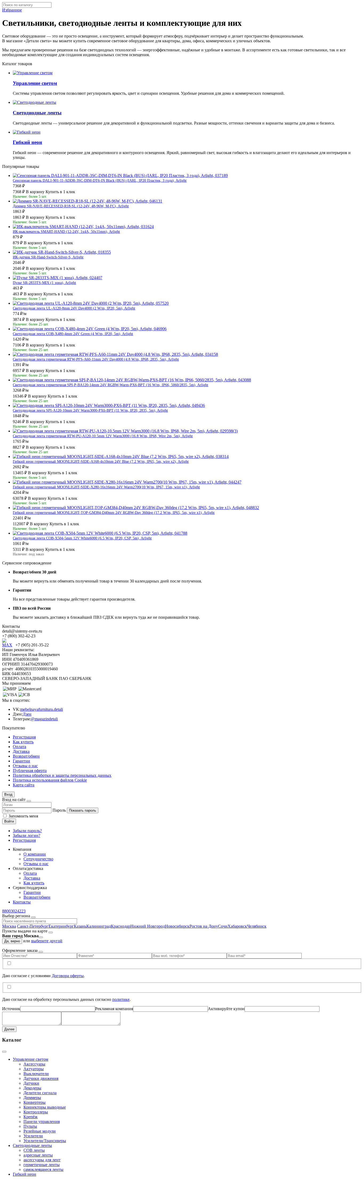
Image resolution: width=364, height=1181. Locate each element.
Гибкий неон (24, 1174)
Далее (9, 1029)
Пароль (59, 810)
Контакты (22, 902)
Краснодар (120, 926)
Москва (9, 926)
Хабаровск (237, 926)
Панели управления (41, 1121)
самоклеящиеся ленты (43, 1169)
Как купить (23, 742)
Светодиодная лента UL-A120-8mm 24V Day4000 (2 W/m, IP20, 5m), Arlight (74, 308)
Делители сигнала (39, 1093)
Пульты (30, 1126)
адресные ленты (38, 1155)
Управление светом (30, 1059)
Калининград (98, 926)
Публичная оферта (30, 770)
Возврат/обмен (26, 756)
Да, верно (12, 941)
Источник (11, 1008)
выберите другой (46, 941)
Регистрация (24, 737)
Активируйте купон (226, 1008)
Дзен (27, 714)
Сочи (223, 926)
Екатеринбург (61, 926)
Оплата (19, 746)
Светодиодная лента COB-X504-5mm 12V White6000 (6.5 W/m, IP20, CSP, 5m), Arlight (82, 538)
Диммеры (32, 1097)
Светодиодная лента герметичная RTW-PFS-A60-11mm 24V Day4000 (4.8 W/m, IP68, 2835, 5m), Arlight (96, 359)
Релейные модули (39, 1131)
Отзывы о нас (25, 765)
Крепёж (30, 1116)
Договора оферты (68, 975)
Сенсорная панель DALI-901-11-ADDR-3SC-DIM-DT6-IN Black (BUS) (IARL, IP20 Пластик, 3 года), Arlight (100, 181)
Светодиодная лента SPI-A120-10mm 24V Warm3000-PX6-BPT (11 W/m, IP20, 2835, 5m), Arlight (90, 410)
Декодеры (32, 1088)
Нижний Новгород (147, 926)
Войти (9, 821)
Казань (80, 926)
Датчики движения (40, 1078)
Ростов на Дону (203, 926)
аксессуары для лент (41, 1160)
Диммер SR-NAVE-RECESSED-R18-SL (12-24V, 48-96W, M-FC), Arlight (71, 206)
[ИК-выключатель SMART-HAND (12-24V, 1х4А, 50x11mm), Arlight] (83, 226)
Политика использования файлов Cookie (50, 780)
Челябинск (256, 926)
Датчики (31, 1083)
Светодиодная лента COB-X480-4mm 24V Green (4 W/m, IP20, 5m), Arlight (73, 334)
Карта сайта (23, 785)
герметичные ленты (41, 1164)
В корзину (35, 191)
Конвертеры (34, 1102)
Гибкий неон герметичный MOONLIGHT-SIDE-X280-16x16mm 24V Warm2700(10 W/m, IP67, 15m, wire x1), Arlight (106, 487)
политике (121, 999)
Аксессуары (34, 1064)
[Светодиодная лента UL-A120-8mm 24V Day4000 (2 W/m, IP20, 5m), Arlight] (91, 303)
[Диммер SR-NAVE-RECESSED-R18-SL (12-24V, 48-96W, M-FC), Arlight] (87, 201)
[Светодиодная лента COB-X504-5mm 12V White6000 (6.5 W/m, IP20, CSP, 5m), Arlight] (100, 533)
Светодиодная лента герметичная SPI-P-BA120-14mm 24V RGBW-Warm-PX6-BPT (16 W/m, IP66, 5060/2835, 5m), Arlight (110, 385)
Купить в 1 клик (60, 191)
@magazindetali (44, 719)
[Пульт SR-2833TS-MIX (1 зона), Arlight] (57, 277)
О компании (34, 854)
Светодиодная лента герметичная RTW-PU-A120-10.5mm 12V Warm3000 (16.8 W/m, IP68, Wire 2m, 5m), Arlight (103, 436)
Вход (8, 794)
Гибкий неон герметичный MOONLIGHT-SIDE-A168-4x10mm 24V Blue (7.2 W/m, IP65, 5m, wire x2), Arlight (101, 462)
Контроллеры (35, 1112)
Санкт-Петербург (32, 926)
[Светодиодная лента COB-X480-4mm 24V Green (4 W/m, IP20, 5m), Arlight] (90, 329)
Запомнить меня (23, 816)
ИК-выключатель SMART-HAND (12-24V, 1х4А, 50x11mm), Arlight (66, 232)
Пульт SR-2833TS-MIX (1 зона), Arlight (44, 283)
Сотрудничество (38, 859)
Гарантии (21, 761)
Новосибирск (177, 926)
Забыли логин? (26, 835)
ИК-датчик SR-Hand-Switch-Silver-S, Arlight (48, 257)
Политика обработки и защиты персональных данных (62, 775)
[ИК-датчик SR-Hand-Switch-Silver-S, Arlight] (62, 252)
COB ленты (34, 1150)
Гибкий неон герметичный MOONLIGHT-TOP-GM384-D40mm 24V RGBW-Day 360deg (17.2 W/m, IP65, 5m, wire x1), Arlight (114, 513)
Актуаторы (33, 1069)
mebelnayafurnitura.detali (41, 709)
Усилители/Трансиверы (44, 1140)
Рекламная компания (114, 1008)
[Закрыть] (29, 801)
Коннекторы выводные (44, 1107)
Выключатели (36, 1073)
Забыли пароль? (27, 830)
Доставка (21, 751)
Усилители (33, 1136)
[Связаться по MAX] (8, 645)
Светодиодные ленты (32, 1145)
